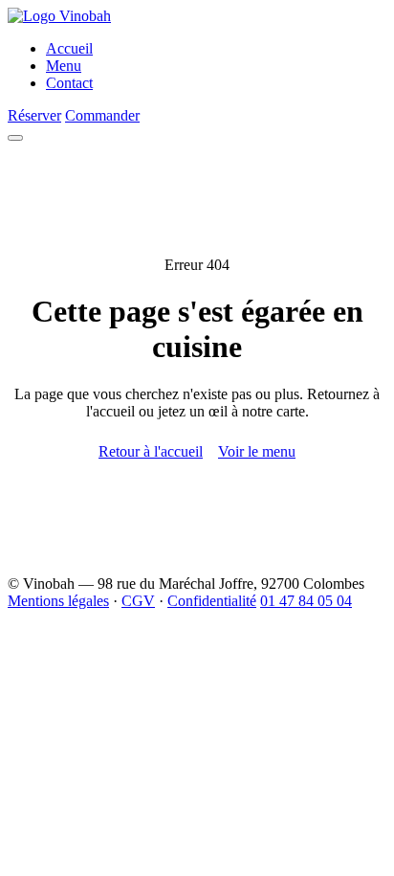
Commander (102, 115)
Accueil (69, 48)
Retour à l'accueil (150, 451)
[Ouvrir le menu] (15, 138)
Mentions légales (58, 601)
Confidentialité (211, 601)
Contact (69, 83)
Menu (63, 65)
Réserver (34, 115)
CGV (138, 601)
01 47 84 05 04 (306, 601)
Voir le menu (257, 451)
